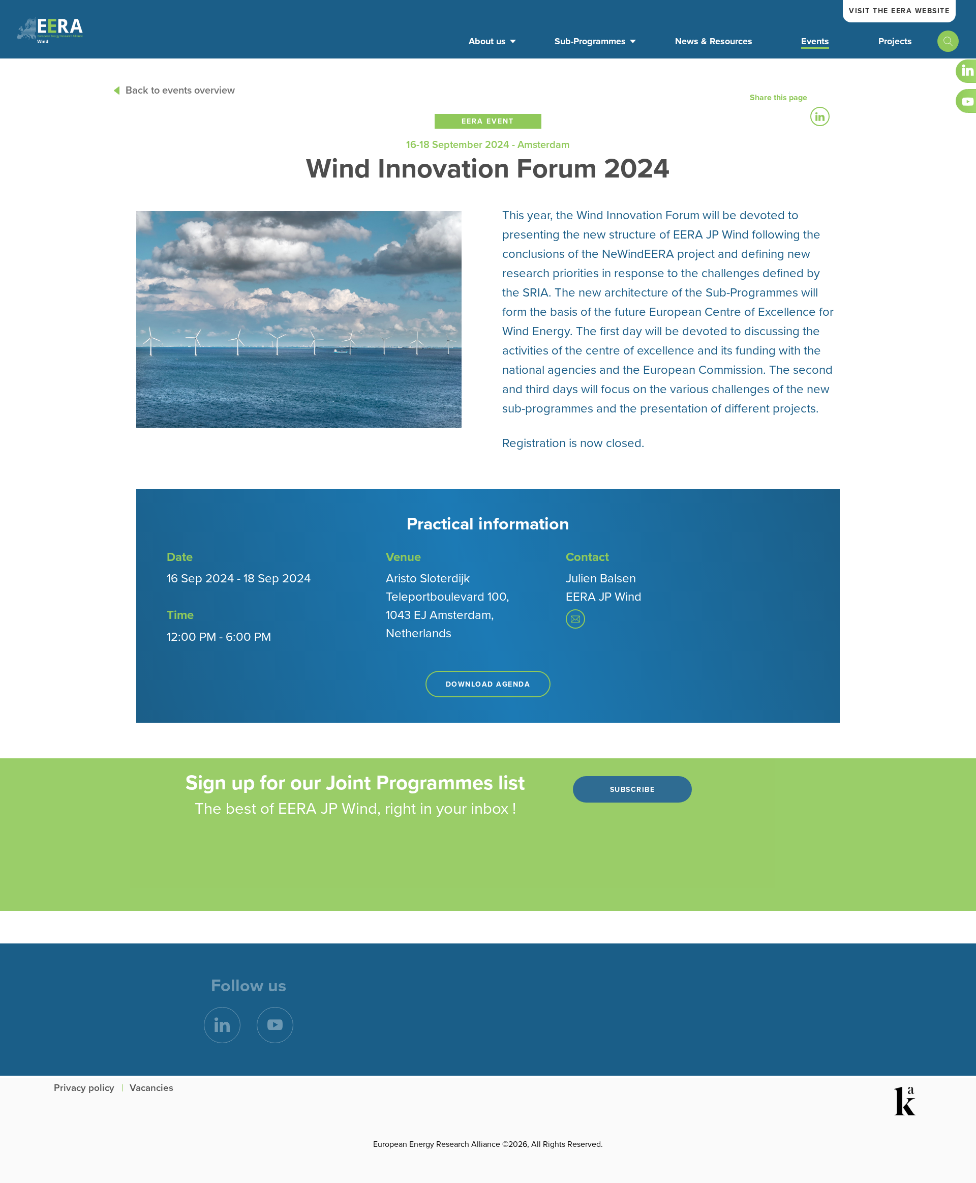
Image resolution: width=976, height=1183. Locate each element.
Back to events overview (180, 90)
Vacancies (151, 1088)
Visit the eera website (899, 11)
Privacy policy (84, 1088)
